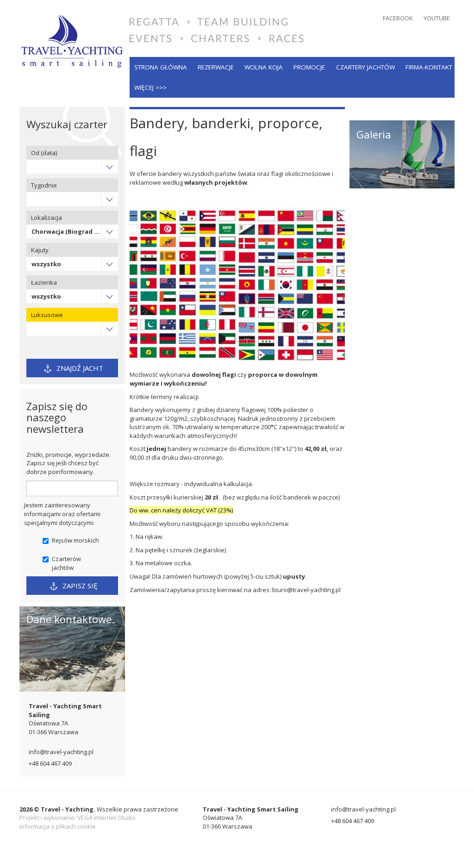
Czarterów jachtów (66, 563)
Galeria (373, 134)
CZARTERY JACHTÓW (365, 67)
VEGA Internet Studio (106, 817)
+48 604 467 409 (50, 763)
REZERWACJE (216, 67)
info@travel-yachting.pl (61, 752)
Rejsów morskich (75, 540)
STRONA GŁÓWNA (160, 67)
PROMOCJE (309, 67)
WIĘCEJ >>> (150, 87)
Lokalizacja (46, 217)
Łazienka (44, 282)
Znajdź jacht (79, 368)
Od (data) (44, 153)
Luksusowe (47, 315)
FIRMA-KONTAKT (428, 67)
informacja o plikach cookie (57, 826)
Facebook (398, 18)
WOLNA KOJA (263, 67)
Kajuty (40, 250)
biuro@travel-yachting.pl (306, 590)
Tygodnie (44, 185)
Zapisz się (79, 585)
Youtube (437, 18)
